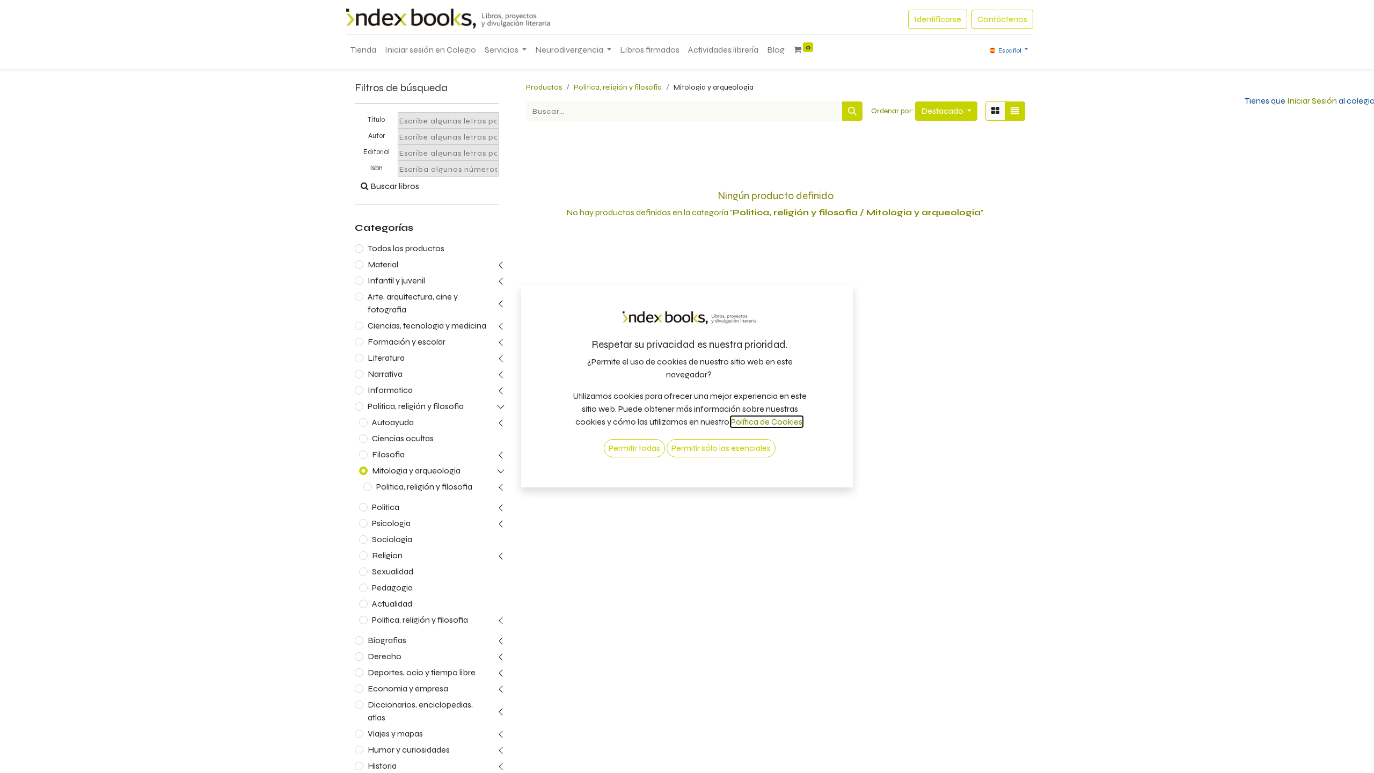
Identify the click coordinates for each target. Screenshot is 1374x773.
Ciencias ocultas (403, 438)
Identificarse (937, 19)
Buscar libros (394, 186)
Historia (382, 766)
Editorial (376, 152)
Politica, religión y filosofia (416, 406)
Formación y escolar (406, 342)
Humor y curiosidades (409, 750)
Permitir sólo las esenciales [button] (721, 448)
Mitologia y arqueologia (416, 470)
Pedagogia (392, 587)
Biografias (387, 640)
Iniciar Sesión (1312, 101)
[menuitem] (363, 50)
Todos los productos (406, 248)
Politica (385, 507)
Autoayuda (393, 422)
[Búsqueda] (852, 111)
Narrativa (385, 374)
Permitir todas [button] (634, 448)
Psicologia (391, 523)
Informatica (390, 390)
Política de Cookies (766, 422)
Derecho (384, 656)
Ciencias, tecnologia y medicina (427, 325)
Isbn (376, 168)
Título (376, 119)
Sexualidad (392, 571)
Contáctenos (1002, 19)
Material (383, 264)
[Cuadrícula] (995, 111)
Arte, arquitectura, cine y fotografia (413, 303)
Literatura (386, 358)
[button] (946, 111)
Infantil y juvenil (396, 280)
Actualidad (392, 604)
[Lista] (1015, 111)
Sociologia (392, 539)
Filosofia (388, 454)
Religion (387, 555)
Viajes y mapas (395, 733)
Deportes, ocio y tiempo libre (422, 672)
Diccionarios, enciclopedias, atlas (420, 711)
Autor (376, 136)
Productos (544, 87)
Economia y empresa (408, 688)
